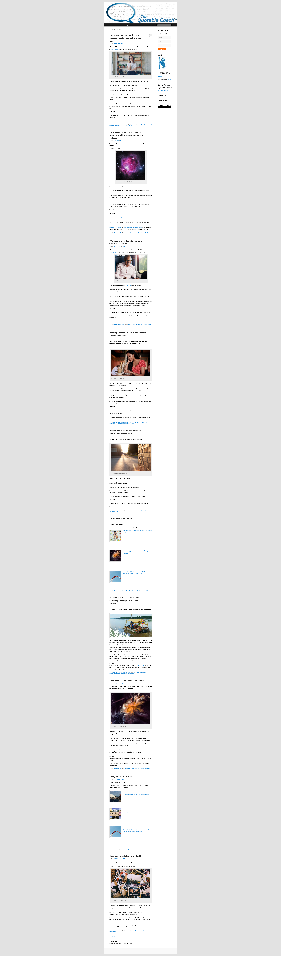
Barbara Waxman (114, 252)
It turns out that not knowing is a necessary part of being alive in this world (125, 38)
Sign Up (128, 25)
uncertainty (125, 125)
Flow (124, 672)
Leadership (127, 672)
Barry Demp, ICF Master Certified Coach (164, 90)
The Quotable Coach (118, 125)
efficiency (120, 672)
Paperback (160, 76)
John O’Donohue (114, 611)
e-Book (165, 75)
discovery (148, 510)
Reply (130, 125)
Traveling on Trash (140, 665)
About (116, 25)
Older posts (112, 936)
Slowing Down (121, 324)
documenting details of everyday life (125, 856)
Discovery (120, 510)
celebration (138, 930)
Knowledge (120, 124)
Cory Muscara (113, 345)
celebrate (120, 930)
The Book (134, 25)
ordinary (121, 423)
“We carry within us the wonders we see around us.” (135, 812)
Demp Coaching (144, 930)
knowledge (111, 125)
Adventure (115, 124)
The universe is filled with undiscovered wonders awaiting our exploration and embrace (127, 135)
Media (140, 25)
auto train (128, 285)
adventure (134, 124)
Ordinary (126, 422)
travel (133, 423)
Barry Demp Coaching (147, 124)
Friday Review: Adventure (120, 518)
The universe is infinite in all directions (126, 680)
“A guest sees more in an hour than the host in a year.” (136, 794)
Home (111, 25)
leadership (123, 673)
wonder (114, 234)
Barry (122, 43)
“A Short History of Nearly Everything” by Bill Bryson (126, 217)
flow (119, 673)
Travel (129, 422)
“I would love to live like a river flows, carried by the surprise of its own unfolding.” (126, 600)
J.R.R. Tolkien (113, 441)
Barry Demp (139, 124)
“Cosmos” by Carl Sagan (115, 227)
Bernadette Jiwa (114, 49)
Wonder (119, 232)
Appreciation (121, 422)
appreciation (141, 422)
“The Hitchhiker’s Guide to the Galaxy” (133, 227)
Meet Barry (121, 25)
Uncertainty (125, 124)
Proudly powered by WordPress (140, 951)
